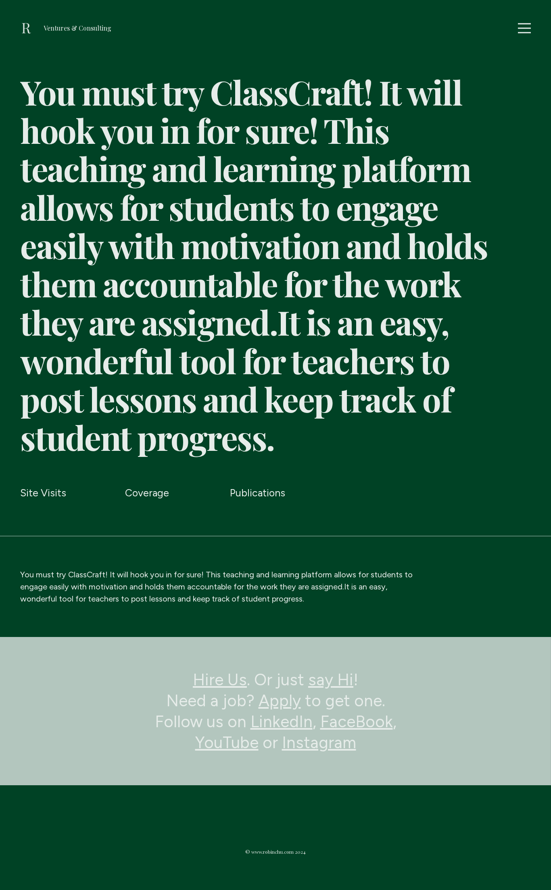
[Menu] (524, 28)
